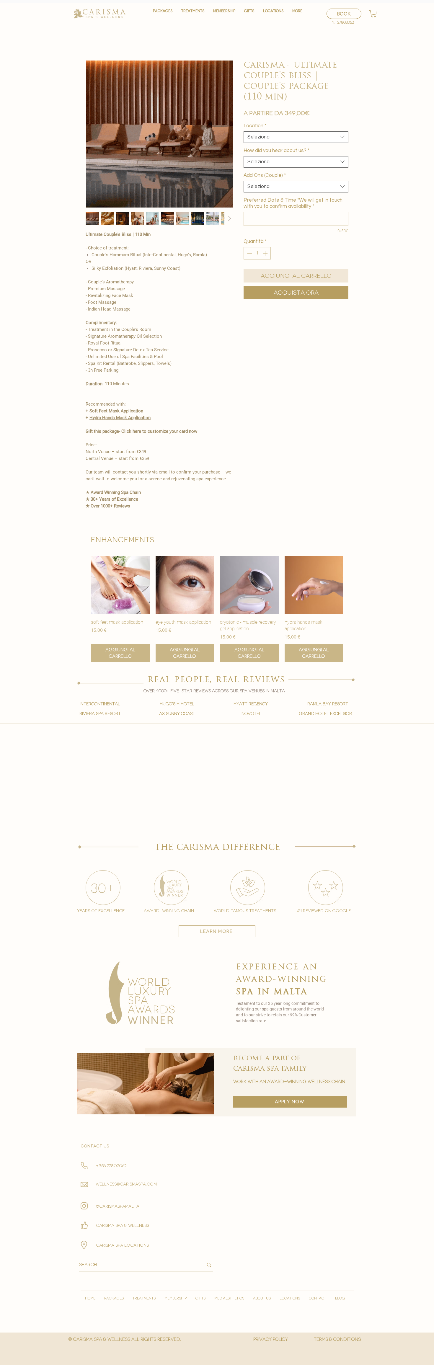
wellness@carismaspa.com (126, 1184)
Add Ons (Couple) (265, 175)
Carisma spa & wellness (122, 1225)
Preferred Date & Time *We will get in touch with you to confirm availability (293, 203)
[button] (193, 14)
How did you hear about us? (276, 150)
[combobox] (296, 137)
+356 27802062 (111, 1165)
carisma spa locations (122, 1245)
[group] (217, 609)
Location (255, 125)
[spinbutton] (257, 253)
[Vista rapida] (120, 585)
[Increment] (265, 253)
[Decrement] (248, 253)
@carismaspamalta (117, 1206)
